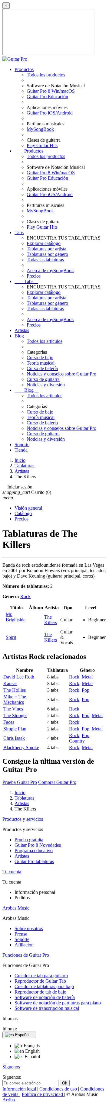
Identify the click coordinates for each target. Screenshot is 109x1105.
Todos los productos (46, 74)
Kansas (10, 683)
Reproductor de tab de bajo (40, 991)
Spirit (11, 637)
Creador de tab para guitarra (41, 975)
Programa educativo (34, 850)
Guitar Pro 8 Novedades (38, 845)
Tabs (19, 232)
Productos (24, 69)
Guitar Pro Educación (47, 96)
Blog (19, 335)
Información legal (19, 1088)
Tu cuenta (11, 871)
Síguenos (11, 1066)
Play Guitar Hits (42, 145)
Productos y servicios (22, 819)
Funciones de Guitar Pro (25, 955)
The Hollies (14, 690)
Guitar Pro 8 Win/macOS (51, 91)
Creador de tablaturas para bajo (44, 986)
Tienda (21, 450)
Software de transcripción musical (47, 1008)
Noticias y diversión (46, 384)
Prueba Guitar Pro (19, 782)
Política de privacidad (43, 1094)
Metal (87, 676)
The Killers (50, 619)
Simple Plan (14, 728)
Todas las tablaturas (45, 259)
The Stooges (15, 715)
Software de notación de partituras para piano (58, 1002)
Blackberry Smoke (21, 747)
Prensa (21, 933)
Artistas (22, 330)
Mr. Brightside (16, 617)
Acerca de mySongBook (50, 270)
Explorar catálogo (44, 243)
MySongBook (40, 129)
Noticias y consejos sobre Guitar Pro (61, 373)
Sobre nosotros (29, 928)
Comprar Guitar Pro (57, 782)
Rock (25, 596)
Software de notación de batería (45, 997)
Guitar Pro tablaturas (34, 861)
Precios (34, 276)
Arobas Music (15, 907)
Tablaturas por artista (46, 248)
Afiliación (24, 944)
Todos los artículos (44, 341)
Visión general (28, 508)
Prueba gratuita (29, 839)
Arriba (8, 1099)
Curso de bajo (40, 357)
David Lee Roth (18, 676)
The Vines (13, 708)
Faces (8, 722)
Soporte (22, 444)
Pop (85, 690)
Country (77, 740)
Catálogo (23, 513)
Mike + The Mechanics (14, 699)
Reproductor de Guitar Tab (40, 981)
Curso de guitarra (43, 379)
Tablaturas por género (47, 254)
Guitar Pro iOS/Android (50, 112)
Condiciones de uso (58, 1088)
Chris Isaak (14, 738)
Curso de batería (42, 368)
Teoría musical (40, 363)
